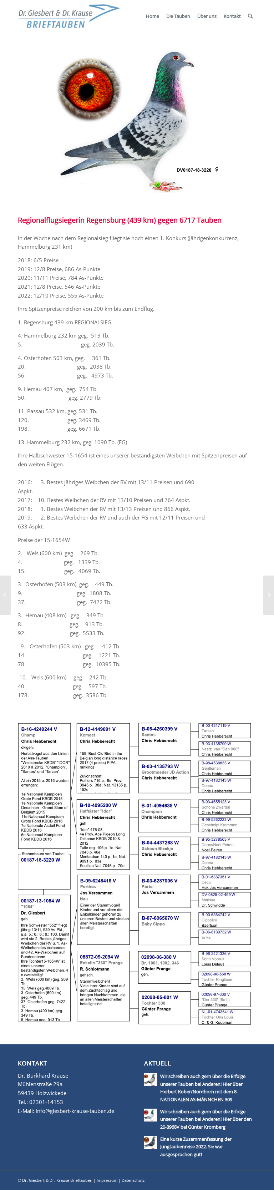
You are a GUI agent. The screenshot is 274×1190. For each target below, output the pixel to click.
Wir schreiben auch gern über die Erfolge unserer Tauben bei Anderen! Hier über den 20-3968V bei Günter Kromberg (206, 1119)
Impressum (107, 1180)
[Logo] (69, 16)
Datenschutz (133, 1180)
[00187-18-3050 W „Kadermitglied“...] (268, 595)
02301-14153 (46, 1101)
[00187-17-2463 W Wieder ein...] (5, 595)
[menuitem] (152, 16)
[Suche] (250, 16)
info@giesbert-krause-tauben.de (75, 1110)
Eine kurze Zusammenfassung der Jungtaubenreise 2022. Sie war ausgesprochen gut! (196, 1147)
